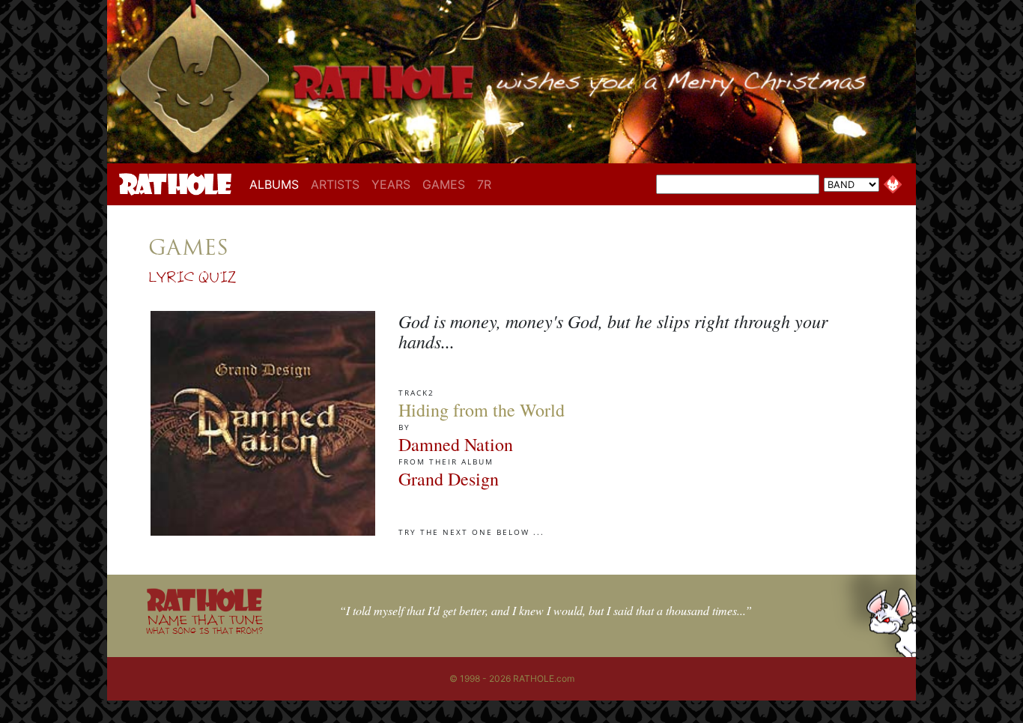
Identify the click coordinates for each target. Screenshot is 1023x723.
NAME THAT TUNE (204, 624)
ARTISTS (335, 184)
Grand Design (448, 479)
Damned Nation (455, 444)
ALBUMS (277, 184)
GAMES (443, 184)
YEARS (390, 184)
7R (484, 184)
